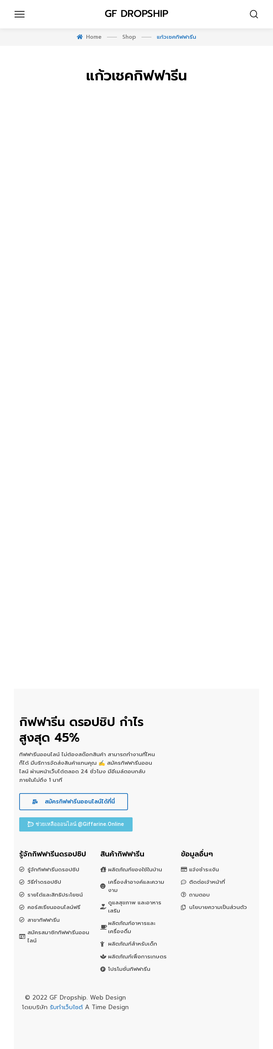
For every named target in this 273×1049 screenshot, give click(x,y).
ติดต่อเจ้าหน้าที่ (207, 882)
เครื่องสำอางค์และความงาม (136, 886)
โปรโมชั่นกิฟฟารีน (129, 969)
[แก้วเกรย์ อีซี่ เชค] (72, 553)
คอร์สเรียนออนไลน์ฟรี (53, 907)
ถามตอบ (199, 895)
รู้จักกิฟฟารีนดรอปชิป (53, 869)
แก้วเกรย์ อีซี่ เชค (72, 578)
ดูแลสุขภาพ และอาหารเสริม (134, 907)
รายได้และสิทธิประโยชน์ (55, 895)
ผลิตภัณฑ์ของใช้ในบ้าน (135, 869)
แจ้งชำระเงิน (204, 869)
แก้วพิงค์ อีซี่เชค (200, 578)
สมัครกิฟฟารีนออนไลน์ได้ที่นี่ (79, 801)
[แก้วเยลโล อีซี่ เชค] (200, 605)
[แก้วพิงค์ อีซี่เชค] (200, 553)
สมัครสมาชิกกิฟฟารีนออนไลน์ (58, 937)
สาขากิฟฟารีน (43, 920)
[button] (76, 824)
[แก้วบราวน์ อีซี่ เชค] (72, 605)
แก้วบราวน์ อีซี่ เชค (72, 631)
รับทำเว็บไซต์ (67, 1007)
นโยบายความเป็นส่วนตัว (218, 907)
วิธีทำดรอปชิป (44, 882)
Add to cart (119, 551)
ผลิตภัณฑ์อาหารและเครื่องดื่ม (131, 927)
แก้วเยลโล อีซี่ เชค (200, 631)
